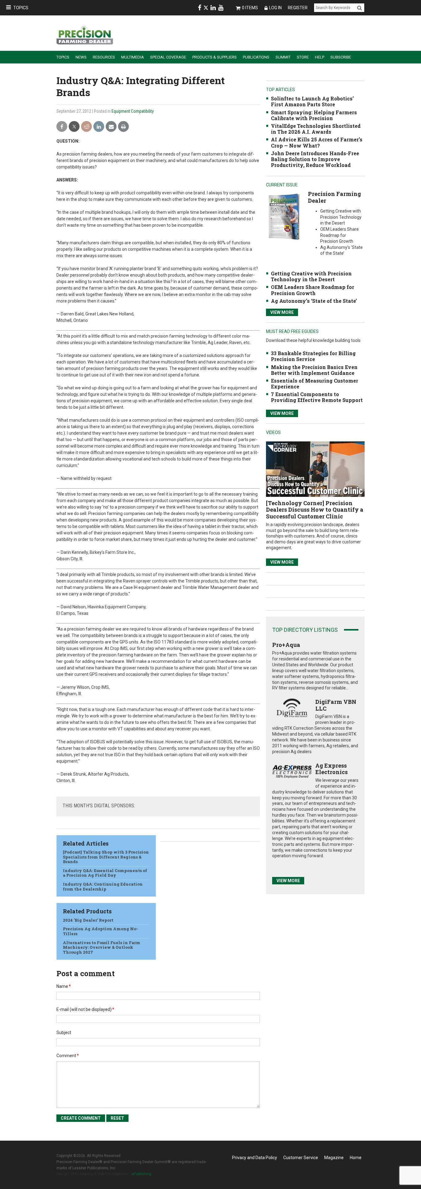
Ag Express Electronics (331, 769)
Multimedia (132, 57)
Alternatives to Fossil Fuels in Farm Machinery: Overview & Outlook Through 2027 (101, 947)
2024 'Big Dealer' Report (88, 920)
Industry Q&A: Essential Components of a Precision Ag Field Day (105, 873)
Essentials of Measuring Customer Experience (314, 383)
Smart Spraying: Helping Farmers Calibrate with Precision (314, 115)
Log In (275, 7)
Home (356, 1157)
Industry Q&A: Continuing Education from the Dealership (103, 886)
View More (282, 312)
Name (63, 986)
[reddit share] (86, 127)
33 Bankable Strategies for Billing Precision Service (313, 356)
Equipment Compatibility (133, 111)
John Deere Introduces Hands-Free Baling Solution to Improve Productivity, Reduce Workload (315, 159)
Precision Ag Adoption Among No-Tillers (100, 931)
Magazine (334, 1157)
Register (298, 7)
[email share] (111, 127)
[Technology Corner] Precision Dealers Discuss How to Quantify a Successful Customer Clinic (314, 509)
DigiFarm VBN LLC (335, 705)
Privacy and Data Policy (254, 1157)
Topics (20, 7)
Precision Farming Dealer (334, 197)
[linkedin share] (98, 127)
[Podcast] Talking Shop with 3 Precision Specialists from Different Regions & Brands (106, 856)
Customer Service (300, 1157)
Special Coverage (168, 57)
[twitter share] (74, 127)
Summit (283, 57)
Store (303, 57)
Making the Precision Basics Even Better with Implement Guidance (314, 370)
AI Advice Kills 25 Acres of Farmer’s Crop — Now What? (316, 142)
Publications (256, 57)
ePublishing (141, 1174)
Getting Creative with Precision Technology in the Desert (311, 276)
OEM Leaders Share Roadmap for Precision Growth (312, 290)
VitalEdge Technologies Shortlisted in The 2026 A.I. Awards (316, 129)
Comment (67, 1055)
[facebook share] (61, 127)
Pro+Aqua (286, 644)
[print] (123, 127)
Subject (63, 1032)
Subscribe (340, 57)
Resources (104, 57)
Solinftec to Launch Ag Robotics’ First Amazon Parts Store (312, 101)
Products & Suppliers (214, 57)
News (81, 57)
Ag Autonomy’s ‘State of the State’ (314, 301)
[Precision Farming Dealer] (284, 216)
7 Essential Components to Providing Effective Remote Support (317, 397)
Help (319, 57)
